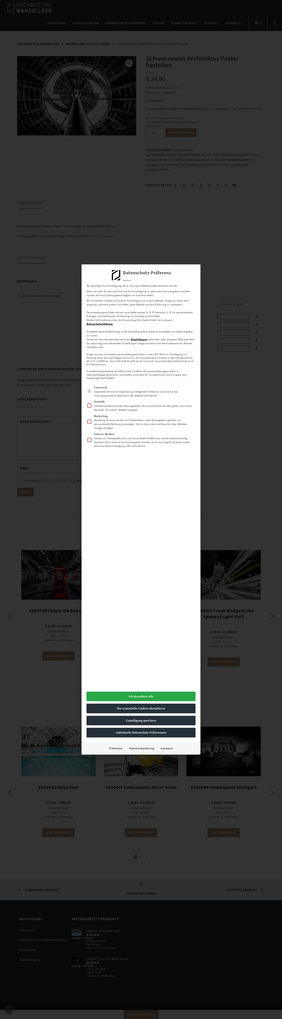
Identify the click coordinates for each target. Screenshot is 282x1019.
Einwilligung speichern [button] (141, 720)
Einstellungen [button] (139, 339)
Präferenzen (116, 748)
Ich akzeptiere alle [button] (141, 696)
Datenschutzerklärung (99, 324)
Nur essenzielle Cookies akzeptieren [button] (141, 708)
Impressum (167, 748)
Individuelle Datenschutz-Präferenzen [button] (141, 732)
